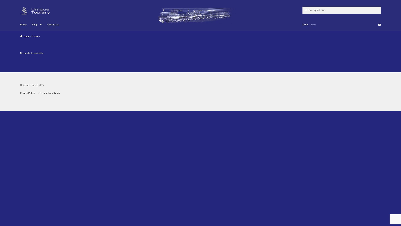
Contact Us (53, 24)
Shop (35, 24)
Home (23, 24)
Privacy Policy (27, 92)
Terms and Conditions (48, 92)
